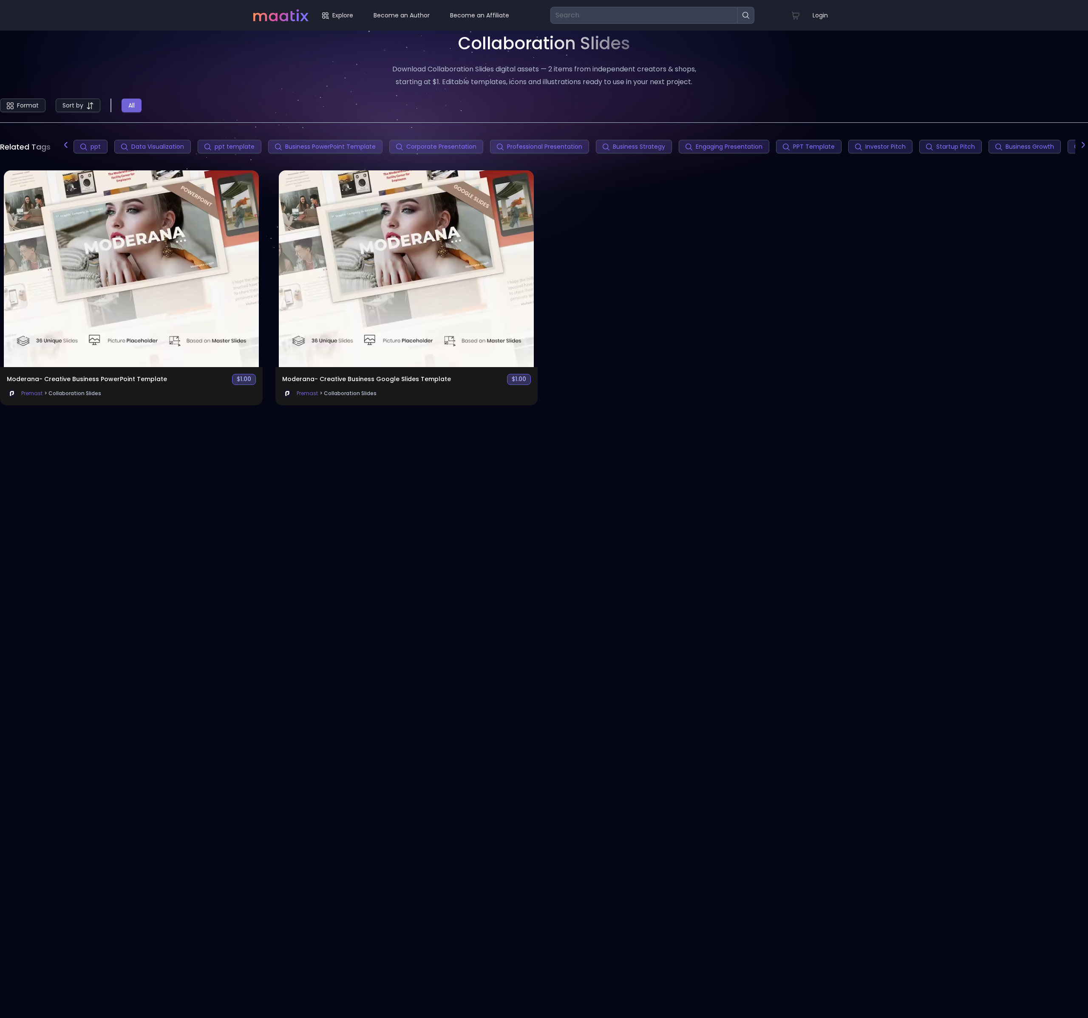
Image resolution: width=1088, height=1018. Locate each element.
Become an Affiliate (479, 15)
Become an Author (402, 15)
